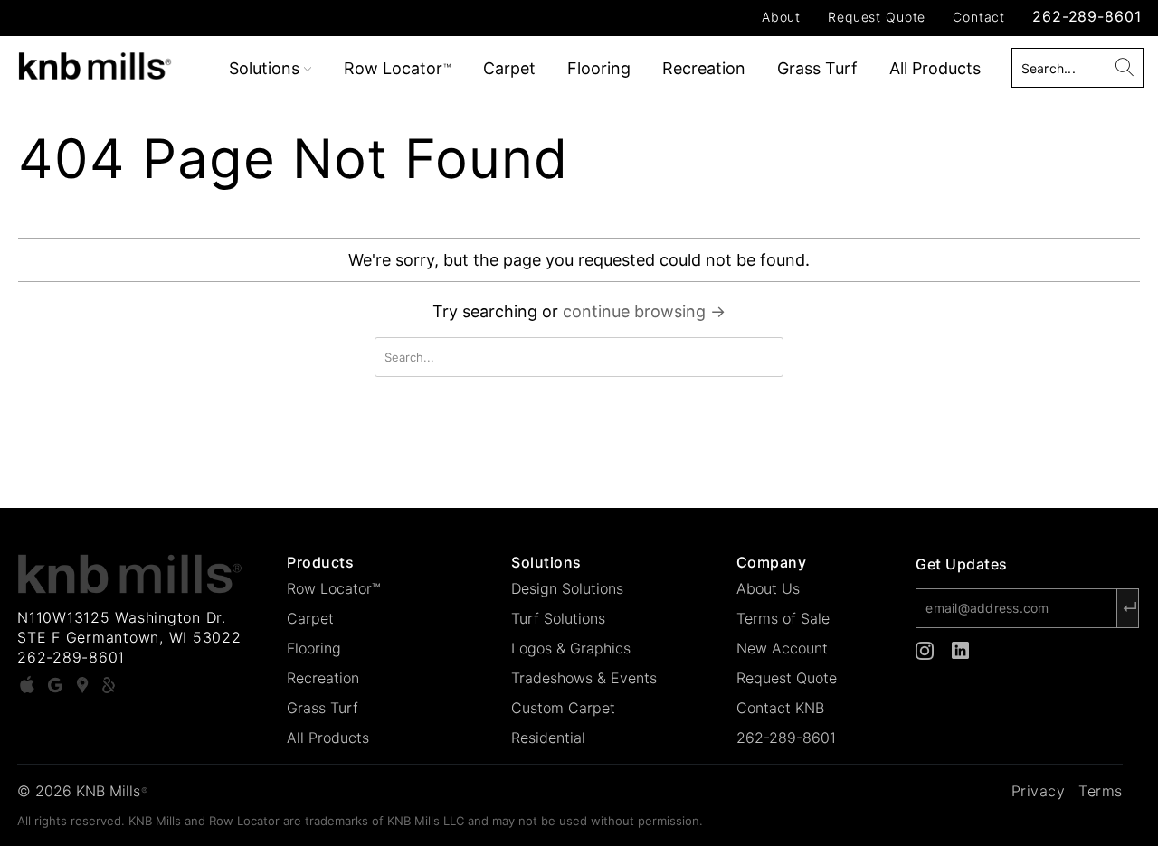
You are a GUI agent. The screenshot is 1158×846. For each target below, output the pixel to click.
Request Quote (876, 16)
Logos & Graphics (571, 648)
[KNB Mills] (101, 62)
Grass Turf (817, 68)
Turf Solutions (558, 618)
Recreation (703, 68)
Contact (979, 16)
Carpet (509, 68)
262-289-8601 (1086, 16)
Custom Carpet (563, 708)
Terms (1100, 791)
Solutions (266, 68)
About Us (768, 588)
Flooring (599, 68)
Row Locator (397, 68)
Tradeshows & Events (584, 678)
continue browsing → (644, 311)
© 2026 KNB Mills (82, 791)
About (781, 16)
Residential (548, 737)
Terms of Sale (783, 618)
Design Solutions (567, 588)
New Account (782, 648)
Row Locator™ (334, 588)
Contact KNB (780, 708)
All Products (935, 68)
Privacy (1038, 791)
